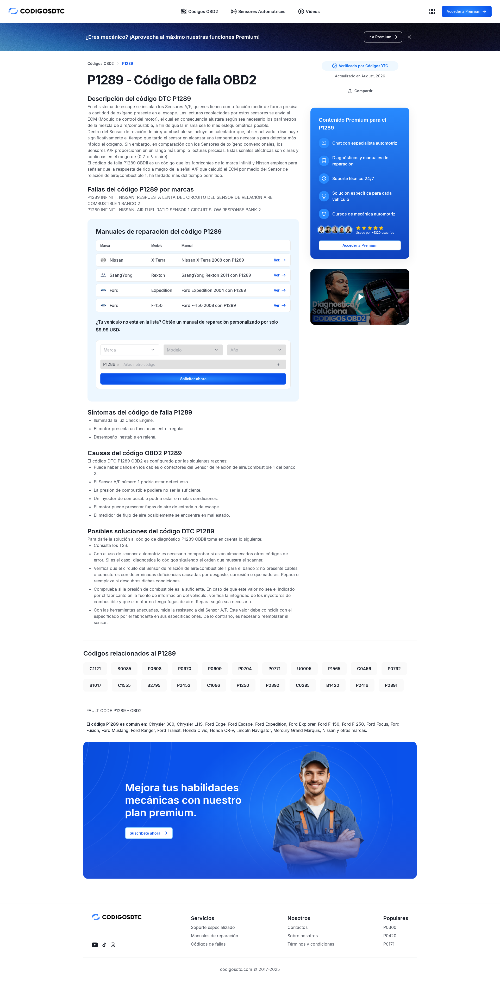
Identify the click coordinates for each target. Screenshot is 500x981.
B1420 (332, 685)
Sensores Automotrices (261, 11)
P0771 (274, 668)
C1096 (213, 685)
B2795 (153, 685)
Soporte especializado (213, 927)
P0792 (394, 668)
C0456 (364, 668)
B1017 (95, 685)
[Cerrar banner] (409, 37)
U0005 (304, 668)
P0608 (154, 668)
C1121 (95, 668)
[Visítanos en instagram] (113, 944)
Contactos (298, 927)
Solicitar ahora (193, 379)
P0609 (215, 668)
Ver (277, 260)
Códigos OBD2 (203, 11)
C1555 (124, 685)
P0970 (184, 668)
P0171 (389, 944)
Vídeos (313, 11)
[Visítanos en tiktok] (104, 944)
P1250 (243, 685)
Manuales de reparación (214, 935)
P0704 (245, 668)
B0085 (124, 668)
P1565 (334, 668)
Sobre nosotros (303, 935)
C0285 (303, 685)
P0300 (389, 927)
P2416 (362, 685)
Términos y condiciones (311, 944)
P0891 (391, 685)
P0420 (389, 935)
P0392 (272, 685)
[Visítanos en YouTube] (95, 944)
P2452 (183, 685)
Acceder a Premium (360, 245)
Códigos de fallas (208, 944)
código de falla (107, 162)
